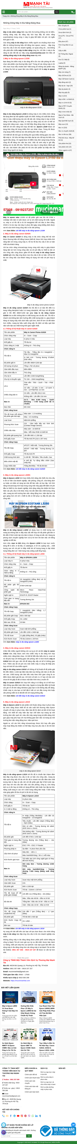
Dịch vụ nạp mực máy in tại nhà (48, 1073)
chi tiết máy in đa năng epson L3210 (29, 928)
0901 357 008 (15, 968)
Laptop (61, 63)
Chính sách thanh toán (32, 1078)
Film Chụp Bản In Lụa (66, 45)
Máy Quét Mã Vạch (65, 121)
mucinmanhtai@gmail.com (19, 972)
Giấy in (61, 50)
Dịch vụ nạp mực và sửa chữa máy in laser (48, 1083)
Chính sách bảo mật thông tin (31, 1088)
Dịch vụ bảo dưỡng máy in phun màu (47, 1088)
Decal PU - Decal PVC (66, 36)
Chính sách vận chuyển (30, 1082)
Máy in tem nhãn (64, 112)
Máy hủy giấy (63, 92)
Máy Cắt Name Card (65, 79)
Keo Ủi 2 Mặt (63, 59)
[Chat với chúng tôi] (4, 1125)
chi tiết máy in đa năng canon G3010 (30, 696)
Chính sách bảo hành (32, 1092)
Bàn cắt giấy (63, 25)
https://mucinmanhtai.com (20, 981)
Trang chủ (6, 16)
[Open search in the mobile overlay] (38, 12)
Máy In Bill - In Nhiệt (65, 99)
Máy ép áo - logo (64, 85)
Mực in (61, 127)
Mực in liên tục (63, 134)
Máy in (61, 96)
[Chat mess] (73, 1125)
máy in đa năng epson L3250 (27, 642)
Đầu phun (62, 41)
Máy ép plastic (63, 89)
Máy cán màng (63, 72)
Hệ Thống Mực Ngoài (66, 54)
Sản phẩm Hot (63, 143)
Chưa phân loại (64, 29)
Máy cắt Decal (63, 75)
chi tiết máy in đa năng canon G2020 (30, 469)
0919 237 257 (27, 968)
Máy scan (62, 124)
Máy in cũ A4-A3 (64, 102)
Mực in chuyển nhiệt (65, 131)
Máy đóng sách (64, 82)
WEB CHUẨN (56, 1142)
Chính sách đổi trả (31, 1074)
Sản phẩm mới (63, 147)
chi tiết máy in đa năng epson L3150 (30, 231)
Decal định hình (64, 32)
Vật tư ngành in (64, 150)
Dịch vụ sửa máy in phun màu (47, 1078)
